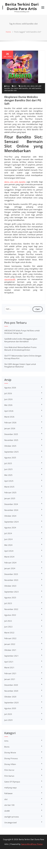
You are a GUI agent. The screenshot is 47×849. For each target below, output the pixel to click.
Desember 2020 (11, 685)
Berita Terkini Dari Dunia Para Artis (22, 6)
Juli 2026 (8, 393)
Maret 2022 (9, 632)
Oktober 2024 (10, 516)
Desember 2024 (11, 504)
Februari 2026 (10, 422)
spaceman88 (9, 279)
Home (8, 32)
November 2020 (11, 691)
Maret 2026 (9, 417)
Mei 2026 (8, 405)
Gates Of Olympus (12, 781)
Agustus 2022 (10, 615)
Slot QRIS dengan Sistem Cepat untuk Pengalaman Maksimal (20, 365)
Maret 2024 (9, 556)
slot (15, 86)
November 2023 (11, 580)
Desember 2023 (11, 574)
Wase (7, 86)
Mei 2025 (8, 475)
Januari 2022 (9, 644)
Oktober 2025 (10, 446)
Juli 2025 (8, 463)
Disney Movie (10, 752)
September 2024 (11, 522)
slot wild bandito (35, 88)
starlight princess (11, 817)
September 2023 (11, 592)
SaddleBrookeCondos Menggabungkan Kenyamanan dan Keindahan (20, 340)
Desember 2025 (11, 434)
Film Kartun (9, 776)
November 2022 (11, 609)
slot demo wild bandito (19, 88)
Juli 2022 (8, 621)
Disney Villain (10, 764)
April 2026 (8, 411)
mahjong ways (10, 787)
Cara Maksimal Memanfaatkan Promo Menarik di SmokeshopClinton (20, 348)
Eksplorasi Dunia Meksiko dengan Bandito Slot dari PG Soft (22, 100)
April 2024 (8, 551)
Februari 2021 (10, 673)
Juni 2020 (8, 720)
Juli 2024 (8, 533)
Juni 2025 (8, 469)
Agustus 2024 (10, 527)
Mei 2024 (8, 545)
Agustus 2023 (10, 597)
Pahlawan (8, 793)
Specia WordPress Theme (32, 844)
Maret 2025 (9, 487)
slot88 (7, 811)
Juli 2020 (8, 714)
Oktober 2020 (10, 696)
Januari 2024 (9, 568)
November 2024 (11, 510)
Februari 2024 (10, 562)
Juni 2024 (8, 539)
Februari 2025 (10, 492)
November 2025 (11, 440)
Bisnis (6, 747)
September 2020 (11, 702)
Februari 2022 (10, 638)
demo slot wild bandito (15, 182)
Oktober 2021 (10, 650)
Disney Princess (11, 758)
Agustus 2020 (10, 708)
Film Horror (9, 770)
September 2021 (11, 656)
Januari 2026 (9, 428)
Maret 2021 (9, 667)
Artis (6, 741)
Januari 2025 (9, 498)
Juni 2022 (8, 626)
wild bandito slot (10, 90)
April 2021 (8, 662)
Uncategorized (10, 822)
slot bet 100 (9, 805)
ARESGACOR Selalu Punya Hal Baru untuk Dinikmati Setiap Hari (22, 331)
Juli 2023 (8, 603)
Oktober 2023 (10, 586)
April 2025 (8, 481)
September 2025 (11, 452)
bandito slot (25, 86)
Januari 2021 (9, 679)
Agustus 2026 (10, 387)
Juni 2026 (8, 399)
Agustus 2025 (10, 457)
